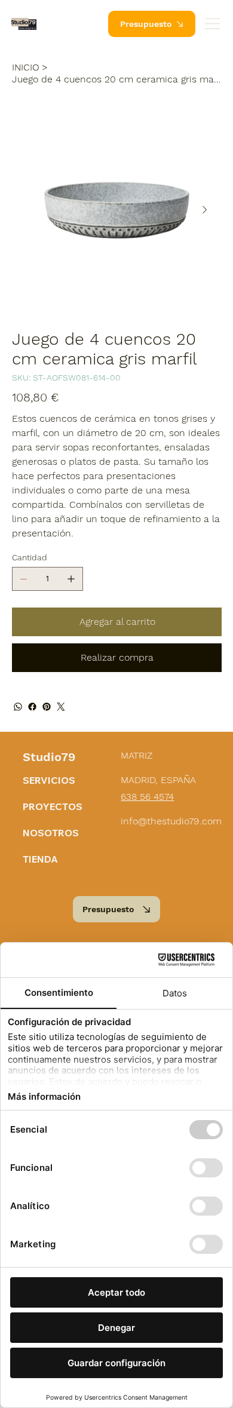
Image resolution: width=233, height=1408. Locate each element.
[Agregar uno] (71, 579)
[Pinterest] (47, 707)
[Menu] (213, 23)
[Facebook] (32, 707)
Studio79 (49, 757)
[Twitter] (61, 707)
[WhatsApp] (18, 707)
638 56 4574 (147, 796)
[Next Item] (204, 210)
